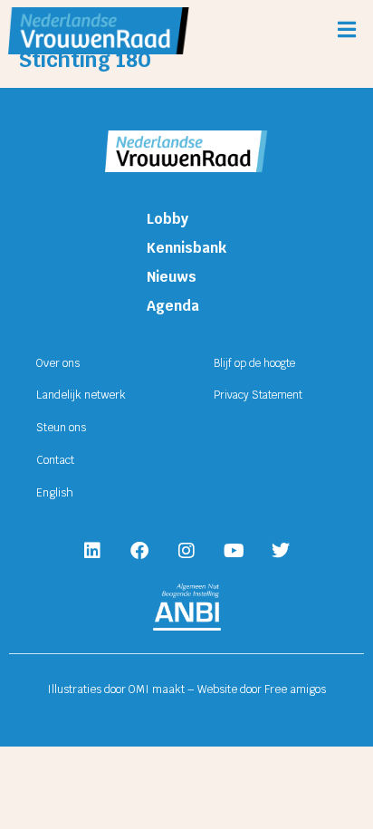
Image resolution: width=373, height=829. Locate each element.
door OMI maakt (144, 689)
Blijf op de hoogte (254, 363)
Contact (55, 460)
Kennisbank (186, 247)
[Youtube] (233, 550)
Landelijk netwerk (81, 395)
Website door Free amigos (261, 689)
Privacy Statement (258, 395)
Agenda (173, 305)
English (54, 493)
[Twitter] (280, 550)
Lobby (167, 218)
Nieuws (171, 276)
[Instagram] (186, 550)
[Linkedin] (92, 550)
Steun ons (61, 427)
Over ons (58, 363)
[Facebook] (139, 550)
